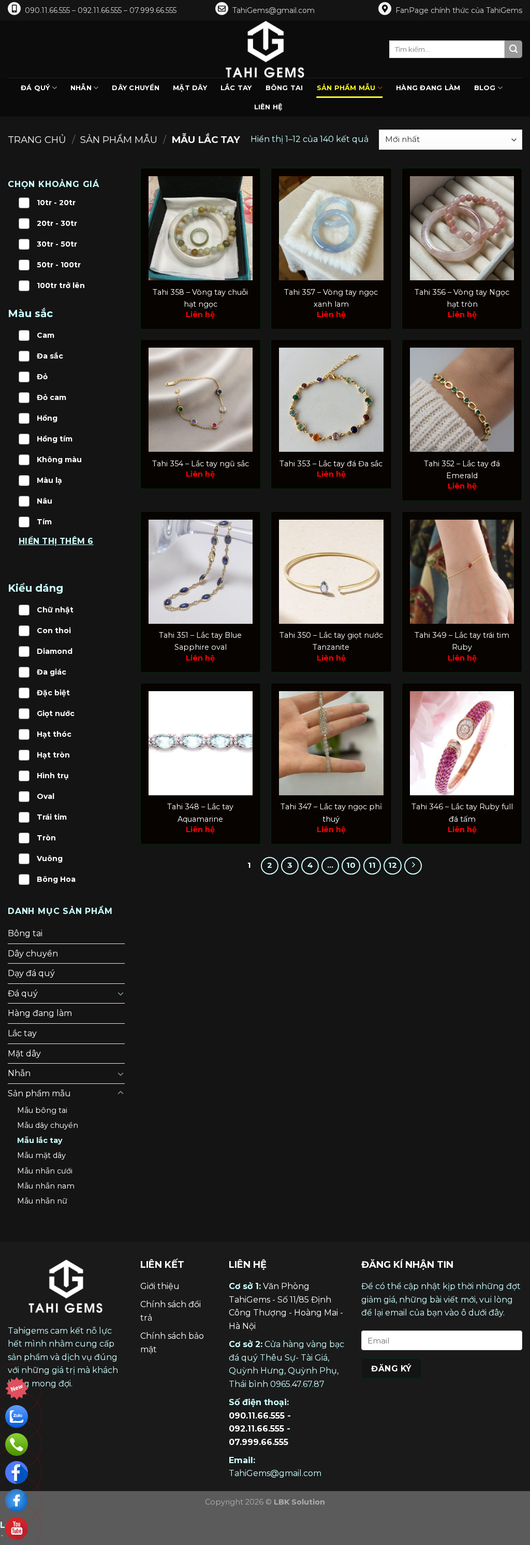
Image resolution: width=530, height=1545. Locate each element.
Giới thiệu (160, 1286)
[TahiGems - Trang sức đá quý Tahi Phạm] (265, 49)
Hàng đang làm (428, 88)
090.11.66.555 (257, 1416)
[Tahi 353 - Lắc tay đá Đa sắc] (331, 400)
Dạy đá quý (31, 973)
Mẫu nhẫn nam (46, 1186)
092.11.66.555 (256, 1429)
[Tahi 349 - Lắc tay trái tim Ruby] (462, 572)
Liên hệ (268, 107)
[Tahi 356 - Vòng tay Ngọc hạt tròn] (462, 228)
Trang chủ (37, 140)
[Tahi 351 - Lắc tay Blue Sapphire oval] (201, 572)
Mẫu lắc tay (40, 1140)
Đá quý (35, 88)
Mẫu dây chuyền (47, 1125)
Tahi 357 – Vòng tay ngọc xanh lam (331, 298)
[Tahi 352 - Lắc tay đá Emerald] (462, 400)
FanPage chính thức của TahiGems (458, 10)
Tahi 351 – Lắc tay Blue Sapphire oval (200, 641)
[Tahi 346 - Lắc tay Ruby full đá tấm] (462, 743)
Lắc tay (236, 88)
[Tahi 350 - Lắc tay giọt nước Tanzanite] (331, 572)
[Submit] (513, 49)
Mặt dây (190, 88)
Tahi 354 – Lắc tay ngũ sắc (200, 463)
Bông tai (284, 88)
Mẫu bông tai (42, 1110)
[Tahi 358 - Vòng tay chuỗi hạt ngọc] (201, 228)
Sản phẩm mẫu (346, 88)
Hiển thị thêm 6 (56, 541)
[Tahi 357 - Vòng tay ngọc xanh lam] (331, 228)
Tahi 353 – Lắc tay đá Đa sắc (330, 463)
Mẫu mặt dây (41, 1155)
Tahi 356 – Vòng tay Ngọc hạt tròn (462, 298)
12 (392, 865)
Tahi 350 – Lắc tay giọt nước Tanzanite (331, 641)
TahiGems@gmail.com (273, 10)
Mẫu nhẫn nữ (42, 1201)
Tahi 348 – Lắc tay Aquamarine (200, 812)
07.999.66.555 (258, 1442)
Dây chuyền (135, 88)
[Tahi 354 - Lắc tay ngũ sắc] (201, 400)
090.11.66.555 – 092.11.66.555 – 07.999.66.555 (100, 10)
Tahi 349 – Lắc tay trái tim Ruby (462, 641)
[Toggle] (120, 993)
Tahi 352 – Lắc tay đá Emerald (462, 469)
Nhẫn (81, 88)
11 (372, 865)
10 (351, 865)
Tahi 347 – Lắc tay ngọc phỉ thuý (331, 812)
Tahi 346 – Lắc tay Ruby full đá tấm (462, 812)
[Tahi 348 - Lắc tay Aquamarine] (201, 743)
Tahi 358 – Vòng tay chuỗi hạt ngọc (200, 298)
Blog (485, 88)
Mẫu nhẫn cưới (44, 1171)
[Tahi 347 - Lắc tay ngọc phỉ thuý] (331, 743)
